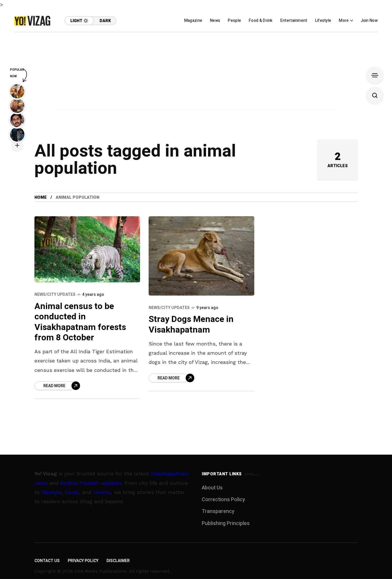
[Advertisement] (196, 72)
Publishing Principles (226, 523)
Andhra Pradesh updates (91, 483)
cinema (102, 492)
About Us (212, 488)
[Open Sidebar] (374, 75)
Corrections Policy (223, 499)
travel (72, 492)
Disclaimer (118, 561)
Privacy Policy (83, 561)
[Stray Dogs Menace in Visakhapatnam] (201, 256)
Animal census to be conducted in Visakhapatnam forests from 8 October (80, 322)
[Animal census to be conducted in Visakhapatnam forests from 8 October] (87, 249)
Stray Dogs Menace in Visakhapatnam (191, 324)
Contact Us (47, 561)
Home (40, 197)
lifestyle (51, 492)
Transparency (218, 511)
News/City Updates (54, 295)
